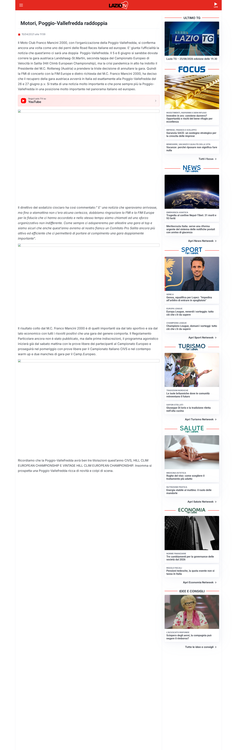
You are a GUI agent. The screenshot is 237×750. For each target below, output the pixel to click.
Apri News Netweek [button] (200, 240)
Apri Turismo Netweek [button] (199, 419)
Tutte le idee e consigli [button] (199, 647)
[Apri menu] (21, 5)
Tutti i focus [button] (206, 158)
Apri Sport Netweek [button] (200, 337)
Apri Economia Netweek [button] (198, 582)
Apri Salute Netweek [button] (200, 501)
